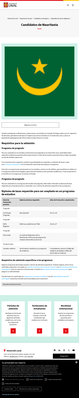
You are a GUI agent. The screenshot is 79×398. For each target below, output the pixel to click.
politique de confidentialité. (36, 376)
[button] (10, 394)
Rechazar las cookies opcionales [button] (29, 389)
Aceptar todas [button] (9, 389)
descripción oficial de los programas (54, 269)
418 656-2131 (13, 356)
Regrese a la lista (30, 125)
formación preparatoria (12, 164)
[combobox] (76, 362)
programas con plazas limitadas (35, 276)
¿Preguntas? (64, 356)
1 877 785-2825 (28, 356)
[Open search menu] (67, 5)
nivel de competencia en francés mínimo (41, 267)
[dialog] (39, 379)
